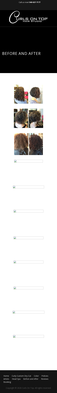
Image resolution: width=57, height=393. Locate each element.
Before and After (30, 379)
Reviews (44, 379)
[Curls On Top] (28, 17)
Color (36, 376)
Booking (7, 382)
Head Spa (16, 379)
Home (6, 376)
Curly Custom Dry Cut (21, 376)
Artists (6, 379)
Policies (45, 376)
